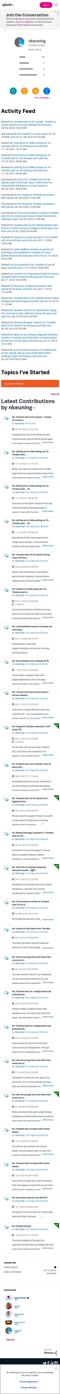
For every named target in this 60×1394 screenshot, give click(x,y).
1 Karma (19, 604)
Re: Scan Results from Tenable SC (29, 264)
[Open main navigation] (56, 4)
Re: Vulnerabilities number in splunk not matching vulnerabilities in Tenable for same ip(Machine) (27, 252)
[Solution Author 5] (24, 91)
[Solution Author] (35, 91)
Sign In (46, 5)
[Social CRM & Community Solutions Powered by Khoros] (50, 1352)
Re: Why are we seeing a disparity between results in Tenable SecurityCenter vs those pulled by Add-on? (29, 337)
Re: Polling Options (21, 1226)
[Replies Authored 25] (46, 91)
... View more (47, 442)
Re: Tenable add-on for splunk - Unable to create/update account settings (28, 123)
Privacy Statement (28, 1381)
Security (46, 124)
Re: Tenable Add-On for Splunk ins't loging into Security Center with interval (29, 312)
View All (55, 394)
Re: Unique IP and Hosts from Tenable (31, 928)
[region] (30, 1379)
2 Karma (19, 741)
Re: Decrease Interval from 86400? (30, 1197)
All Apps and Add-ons (35, 145)
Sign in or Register (25, 21)
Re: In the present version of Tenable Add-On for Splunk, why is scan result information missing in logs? (30, 216)
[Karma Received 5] (13, 91)
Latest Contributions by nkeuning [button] (28, 404)
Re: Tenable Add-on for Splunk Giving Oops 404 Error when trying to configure (29, 226)
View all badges (42, 97)
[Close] (55, 1368)
